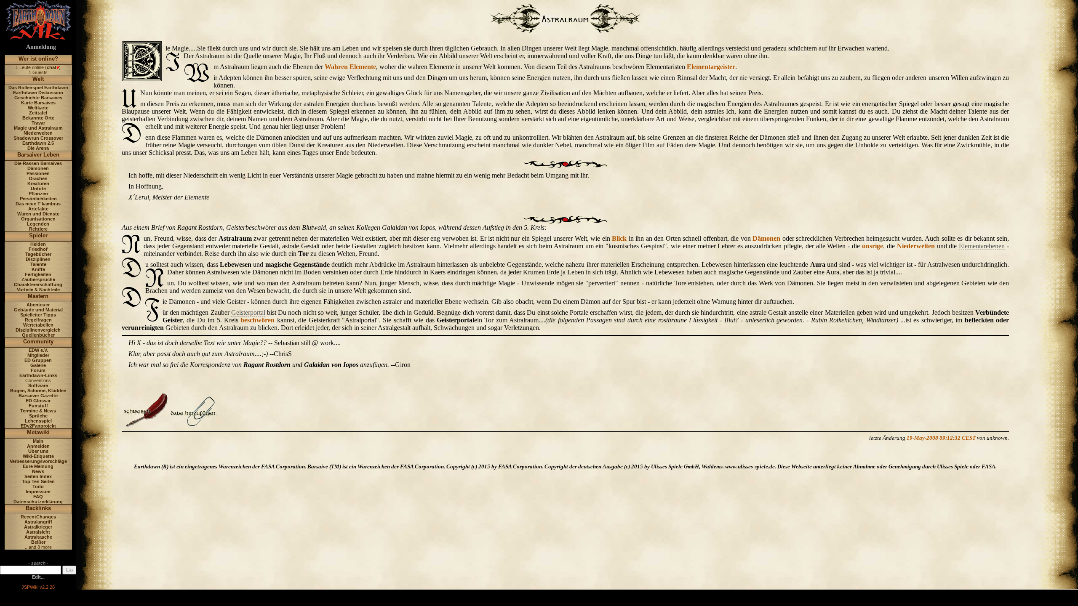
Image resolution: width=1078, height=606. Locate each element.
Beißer (38, 542)
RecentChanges (38, 516)
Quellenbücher (38, 335)
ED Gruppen (38, 360)
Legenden (38, 223)
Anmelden (38, 446)
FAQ (38, 496)
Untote (38, 188)
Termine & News (38, 410)
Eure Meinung (38, 466)
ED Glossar (38, 400)
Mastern (38, 296)
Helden (38, 244)
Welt (38, 79)
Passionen (38, 173)
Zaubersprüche (38, 279)
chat (51, 67)
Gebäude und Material (38, 309)
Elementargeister (711, 66)
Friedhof (38, 249)
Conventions (38, 380)
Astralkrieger (38, 526)
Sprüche (38, 415)
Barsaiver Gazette (38, 395)
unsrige (872, 246)
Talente (38, 264)
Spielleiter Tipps (38, 314)
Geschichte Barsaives (38, 97)
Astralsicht (38, 531)
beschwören (257, 320)
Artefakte (38, 208)
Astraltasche (38, 537)
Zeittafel (38, 112)
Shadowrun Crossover (38, 138)
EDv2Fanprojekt (38, 425)
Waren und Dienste (38, 213)
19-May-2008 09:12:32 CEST (941, 438)
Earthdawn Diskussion (38, 92)
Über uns (38, 451)
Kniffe (38, 269)
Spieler (38, 235)
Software (38, 385)
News (38, 471)
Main (38, 441)
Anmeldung (41, 47)
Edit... (38, 576)
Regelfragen (38, 319)
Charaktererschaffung (38, 284)
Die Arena (38, 148)
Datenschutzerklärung (38, 501)
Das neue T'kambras (38, 203)
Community (38, 341)
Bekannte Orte (38, 117)
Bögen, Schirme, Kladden (38, 390)
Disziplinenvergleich (38, 329)
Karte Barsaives (38, 102)
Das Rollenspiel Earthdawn (38, 87)
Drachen (38, 178)
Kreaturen (38, 183)
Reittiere (38, 228)
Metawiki (38, 432)
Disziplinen (38, 259)
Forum (38, 370)
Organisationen (38, 218)
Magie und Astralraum (38, 127)
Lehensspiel (38, 420)
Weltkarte (38, 107)
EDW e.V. (38, 350)
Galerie (38, 365)
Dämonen (38, 168)
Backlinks (38, 508)
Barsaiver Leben (38, 155)
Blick (619, 238)
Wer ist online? (38, 59)
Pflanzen (38, 193)
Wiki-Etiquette (38, 456)
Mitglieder (38, 355)
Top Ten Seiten (38, 481)
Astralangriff (38, 521)
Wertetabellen (38, 324)
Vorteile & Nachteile (38, 289)
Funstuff (38, 405)
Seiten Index (38, 476)
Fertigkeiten (38, 274)
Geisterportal (248, 312)
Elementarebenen (982, 246)
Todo (38, 486)
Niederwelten (38, 133)
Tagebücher (38, 254)
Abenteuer (38, 304)
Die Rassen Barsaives (38, 163)
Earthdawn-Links (38, 375)
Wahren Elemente (350, 66)
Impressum (38, 491)
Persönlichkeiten (38, 198)
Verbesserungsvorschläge (38, 461)
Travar (38, 122)
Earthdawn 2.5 (38, 143)
